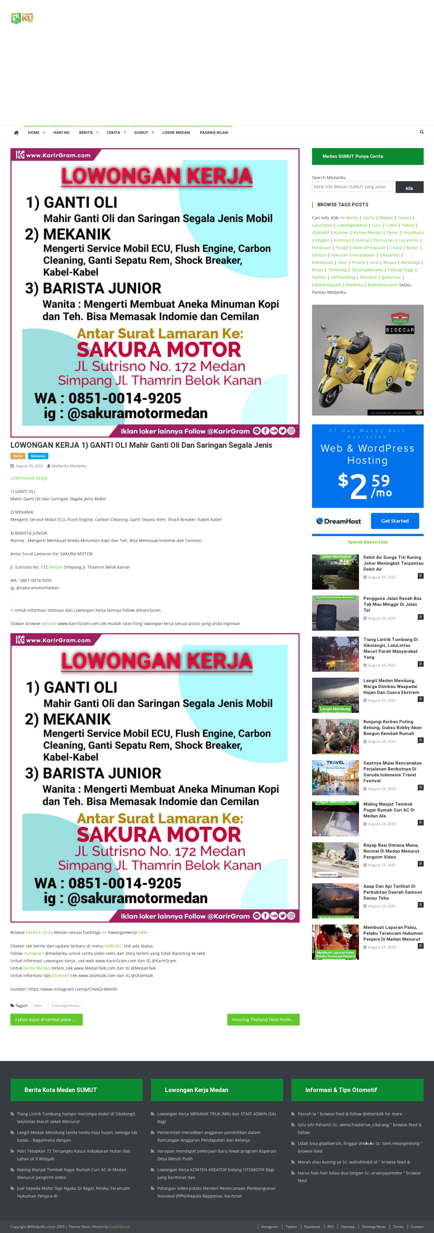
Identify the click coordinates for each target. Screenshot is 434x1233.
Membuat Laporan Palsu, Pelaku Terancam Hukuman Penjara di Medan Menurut (393, 933)
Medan (56, 567)
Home (33, 132)
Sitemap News (374, 1226)
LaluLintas (322, 225)
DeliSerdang (343, 277)
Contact (417, 1226)
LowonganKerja (65, 1005)
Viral (374, 262)
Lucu (376, 225)
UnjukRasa (413, 232)
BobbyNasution (383, 285)
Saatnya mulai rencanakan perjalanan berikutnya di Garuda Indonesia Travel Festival (392, 771)
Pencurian (384, 240)
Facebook (312, 1226)
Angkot (322, 240)
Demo (392, 232)
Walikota (354, 285)
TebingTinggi (401, 269)
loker (143, 932)
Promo (358, 262)
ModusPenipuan (369, 247)
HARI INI (113, 946)
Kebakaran (322, 262)
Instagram (34, 953)
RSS (330, 1226)
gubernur (391, 277)
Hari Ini (61, 132)
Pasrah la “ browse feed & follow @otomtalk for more (350, 1114)
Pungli (342, 247)
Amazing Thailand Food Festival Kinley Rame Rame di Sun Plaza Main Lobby (266, 1019)
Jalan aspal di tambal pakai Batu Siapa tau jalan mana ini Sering (50, 1019)
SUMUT (141, 132)
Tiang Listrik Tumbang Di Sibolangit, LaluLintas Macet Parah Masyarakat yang (390, 648)
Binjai (317, 269)
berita (17, 456)
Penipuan (321, 247)
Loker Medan (176, 132)
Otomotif (60, 975)
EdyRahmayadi (326, 285)
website (49, 623)
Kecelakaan (364, 255)
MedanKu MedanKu (69, 465)
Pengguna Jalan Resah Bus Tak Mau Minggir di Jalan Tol (392, 604)
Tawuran (339, 255)
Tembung (337, 269)
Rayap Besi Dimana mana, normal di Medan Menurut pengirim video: (391, 851)
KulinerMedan (367, 232)
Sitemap (348, 1226)
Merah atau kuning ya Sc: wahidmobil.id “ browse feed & (354, 1162)
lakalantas (390, 255)
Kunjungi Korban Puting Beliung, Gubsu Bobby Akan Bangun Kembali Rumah (392, 727)
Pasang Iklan (214, 132)
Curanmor (409, 240)
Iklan (342, 262)
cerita (47, 932)
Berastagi (410, 262)
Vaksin (408, 225)
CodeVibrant (119, 1226)
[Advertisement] (217, 81)
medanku (38, 456)
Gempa (319, 255)
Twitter (291, 1226)
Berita (86, 132)
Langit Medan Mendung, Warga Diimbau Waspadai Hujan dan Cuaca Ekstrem (391, 686)
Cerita (113, 132)
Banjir (413, 247)
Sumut (404, 217)
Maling (362, 240)
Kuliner (341, 232)
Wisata (390, 262)
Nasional (368, 277)
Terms (398, 1226)
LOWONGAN (23, 478)
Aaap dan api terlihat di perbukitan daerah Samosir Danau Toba (392, 892)
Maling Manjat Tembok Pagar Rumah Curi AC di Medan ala (389, 810)
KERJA (42, 478)
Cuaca (396, 247)
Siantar (319, 277)
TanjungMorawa (367, 269)
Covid (391, 225)
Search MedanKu (329, 177)
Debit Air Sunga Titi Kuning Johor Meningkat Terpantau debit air (393, 563)
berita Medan (36, 968)
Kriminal (342, 240)
